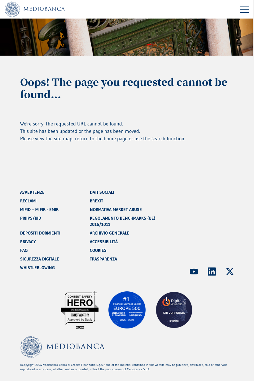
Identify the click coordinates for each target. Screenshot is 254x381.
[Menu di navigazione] (244, 9)
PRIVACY (28, 241)
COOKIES (98, 250)
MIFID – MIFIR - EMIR (39, 209)
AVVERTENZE (32, 192)
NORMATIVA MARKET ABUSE (116, 209)
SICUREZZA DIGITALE (39, 259)
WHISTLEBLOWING (37, 267)
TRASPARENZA (103, 259)
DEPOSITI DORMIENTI (40, 233)
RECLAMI (28, 201)
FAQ (24, 250)
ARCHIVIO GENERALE (109, 233)
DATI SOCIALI (102, 192)
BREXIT (96, 201)
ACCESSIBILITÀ (104, 241)
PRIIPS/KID (30, 218)
